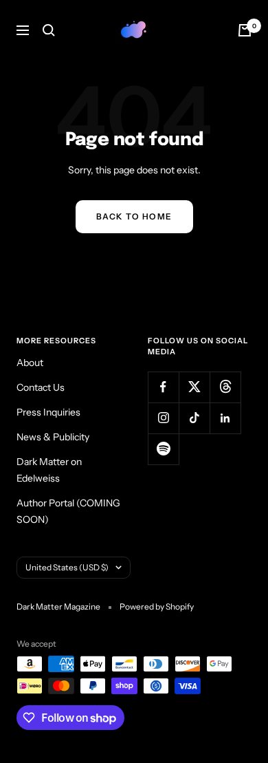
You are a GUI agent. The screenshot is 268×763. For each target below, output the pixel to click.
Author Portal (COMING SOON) (68, 511)
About (29, 362)
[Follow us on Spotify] (163, 448)
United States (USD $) (67, 567)
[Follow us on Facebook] (163, 387)
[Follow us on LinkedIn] (225, 417)
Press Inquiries (48, 412)
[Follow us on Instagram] (163, 417)
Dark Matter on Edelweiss (49, 469)
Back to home (134, 216)
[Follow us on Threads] (225, 387)
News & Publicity (52, 437)
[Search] (49, 30)
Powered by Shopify (157, 606)
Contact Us (40, 387)
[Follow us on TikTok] (194, 417)
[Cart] (245, 30)
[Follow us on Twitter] (194, 387)
